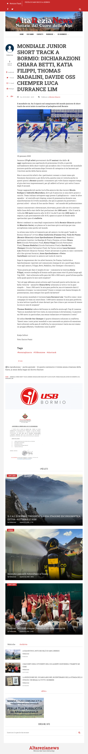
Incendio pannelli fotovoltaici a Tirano (28, 573)
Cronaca (10, 530)
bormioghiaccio (25, 352)
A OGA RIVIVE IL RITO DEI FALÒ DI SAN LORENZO (41, 651)
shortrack (52, 352)
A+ (12, 96)
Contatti (40, 34)
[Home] (44, 22)
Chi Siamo (30, 34)
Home (22, 34)
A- (7, 96)
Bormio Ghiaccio (55, 97)
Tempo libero (12, 476)
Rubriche (49, 34)
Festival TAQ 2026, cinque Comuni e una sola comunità (36, 628)
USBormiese (40, 352)
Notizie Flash (15, 3)
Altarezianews (44, 748)
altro (43, 691)
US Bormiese (62, 34)
